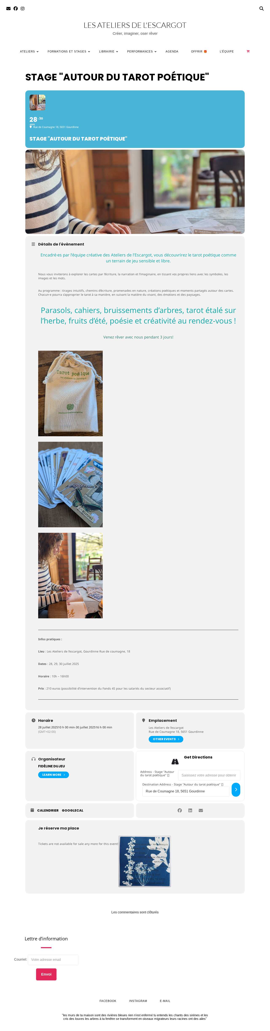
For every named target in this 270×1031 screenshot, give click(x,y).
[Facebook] (16, 8)
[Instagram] (22, 8)
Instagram (138, 1001)
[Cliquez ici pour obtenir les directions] (236, 790)
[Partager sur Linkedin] (190, 810)
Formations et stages (67, 51)
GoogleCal (72, 810)
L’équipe (227, 51)
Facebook (108, 1001)
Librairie (107, 51)
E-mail (165, 1001)
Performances (140, 51)
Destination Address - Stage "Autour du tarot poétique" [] (182, 784)
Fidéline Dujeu (51, 766)
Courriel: (21, 959)
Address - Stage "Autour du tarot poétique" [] (157, 773)
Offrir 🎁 (199, 51)
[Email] (8, 8)
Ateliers (27, 51)
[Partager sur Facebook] (179, 810)
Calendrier (48, 810)
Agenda (172, 51)
